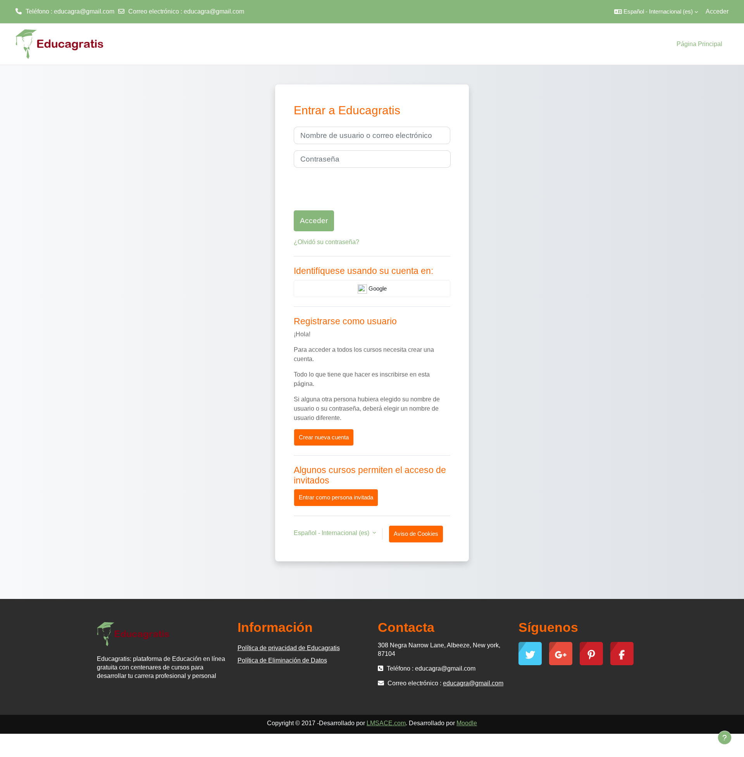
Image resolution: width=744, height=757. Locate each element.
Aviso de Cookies (416, 533)
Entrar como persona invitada (336, 497)
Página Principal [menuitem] (699, 44)
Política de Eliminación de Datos (282, 660)
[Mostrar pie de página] (725, 738)
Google (377, 288)
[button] (656, 11)
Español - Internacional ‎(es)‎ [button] (332, 533)
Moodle (466, 723)
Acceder (717, 11)
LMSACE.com (386, 723)
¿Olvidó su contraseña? (326, 242)
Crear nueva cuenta (324, 437)
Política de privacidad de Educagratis (289, 648)
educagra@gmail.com (214, 11)
